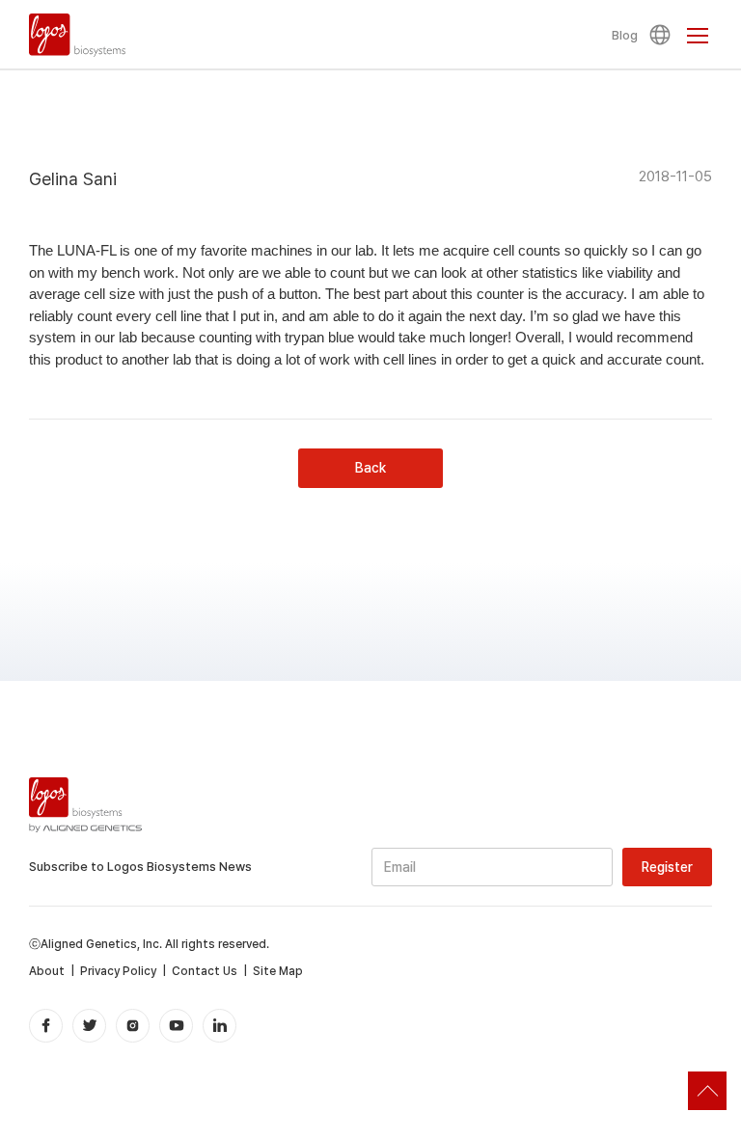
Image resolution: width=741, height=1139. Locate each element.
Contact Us (204, 971)
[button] (662, 34)
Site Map (278, 971)
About (47, 971)
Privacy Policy (118, 971)
